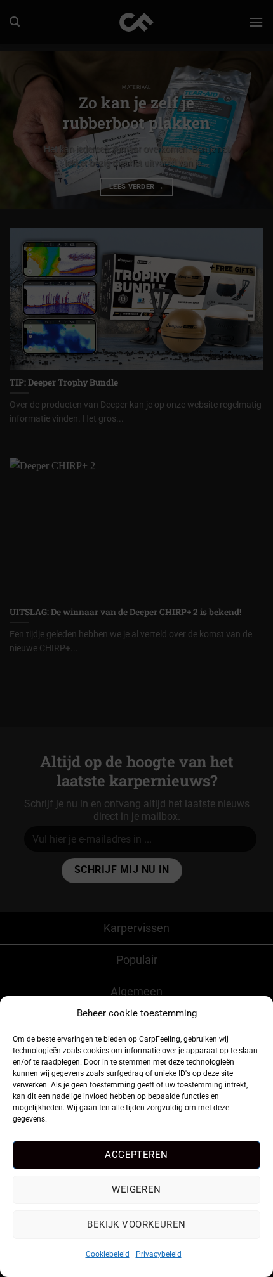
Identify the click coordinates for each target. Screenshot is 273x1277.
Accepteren (136, 1154)
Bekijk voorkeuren (136, 1224)
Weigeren (136, 1189)
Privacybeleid (159, 1254)
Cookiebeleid (108, 1254)
